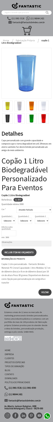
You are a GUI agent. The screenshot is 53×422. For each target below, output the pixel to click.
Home (7, 350)
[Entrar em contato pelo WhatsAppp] (47, 419)
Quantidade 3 (40, 216)
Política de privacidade (17, 382)
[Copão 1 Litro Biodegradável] (26, 73)
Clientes (9, 358)
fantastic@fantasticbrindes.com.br (25, 400)
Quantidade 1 (6, 216)
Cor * (3, 209)
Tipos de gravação (14, 366)
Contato (9, 374)
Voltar (45, 292)
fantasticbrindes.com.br (29, 22)
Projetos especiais (15, 362)
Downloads (11, 378)
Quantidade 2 (23, 216)
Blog (7, 370)
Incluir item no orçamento (19, 252)
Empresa (9, 354)
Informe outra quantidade (7, 228)
